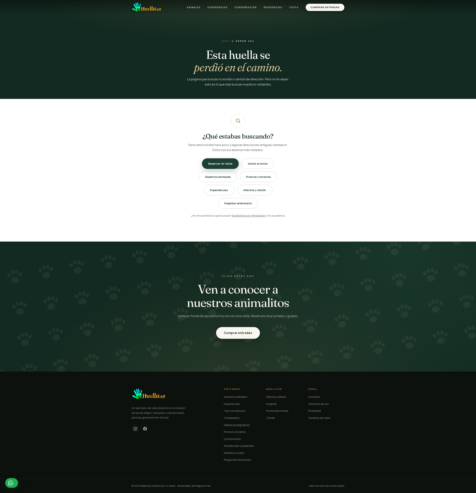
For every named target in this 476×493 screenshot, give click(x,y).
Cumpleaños (232, 418)
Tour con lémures (234, 411)
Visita (294, 7)
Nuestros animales (218, 177)
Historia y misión (254, 190)
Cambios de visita (319, 418)
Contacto (314, 397)
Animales (193, 7)
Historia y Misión (276, 397)
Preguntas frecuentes (237, 460)
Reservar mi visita (220, 163)
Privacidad (314, 411)
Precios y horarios (258, 177)
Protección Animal (277, 411)
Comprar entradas (325, 7)
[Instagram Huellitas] (135, 428)
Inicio (221, 35)
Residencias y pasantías (239, 446)
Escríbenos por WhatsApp (248, 215)
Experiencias (218, 7)
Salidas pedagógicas (237, 425)
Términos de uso (318, 404)
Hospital (271, 404)
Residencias (273, 7)
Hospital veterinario (238, 203)
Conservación (245, 7)
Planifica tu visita (234, 453)
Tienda (270, 418)
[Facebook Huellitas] (145, 428)
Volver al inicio (258, 163)
